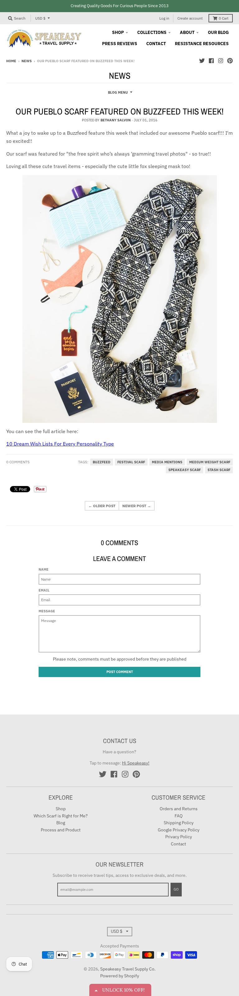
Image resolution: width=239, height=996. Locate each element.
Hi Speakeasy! (135, 763)
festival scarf (131, 462)
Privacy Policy (178, 836)
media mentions (167, 462)
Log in (164, 18)
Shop (61, 808)
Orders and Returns (179, 808)
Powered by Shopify (119, 976)
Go (176, 889)
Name (44, 569)
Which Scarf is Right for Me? (61, 816)
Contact (178, 844)
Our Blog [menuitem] (218, 32)
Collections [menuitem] (151, 32)
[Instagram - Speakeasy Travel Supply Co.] (220, 60)
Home (11, 61)
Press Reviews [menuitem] (119, 43)
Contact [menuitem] (156, 43)
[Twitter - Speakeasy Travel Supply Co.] (202, 60)
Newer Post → (136, 505)
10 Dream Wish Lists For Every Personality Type (60, 444)
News (26, 61)
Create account (190, 18)
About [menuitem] (187, 32)
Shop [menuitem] (118, 32)
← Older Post (101, 505)
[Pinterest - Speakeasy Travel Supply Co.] (230, 60)
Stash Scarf (219, 470)
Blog (60, 822)
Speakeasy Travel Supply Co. (128, 969)
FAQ (179, 816)
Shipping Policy (179, 822)
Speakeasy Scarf (184, 470)
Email (44, 590)
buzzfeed (101, 462)
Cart (223, 18)
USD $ (40, 18)
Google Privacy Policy (178, 830)
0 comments (18, 462)
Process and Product (61, 830)
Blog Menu (118, 92)
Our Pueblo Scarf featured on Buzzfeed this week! (119, 111)
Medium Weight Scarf (209, 462)
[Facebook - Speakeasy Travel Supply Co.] (211, 60)
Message (47, 611)
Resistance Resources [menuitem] (202, 43)
